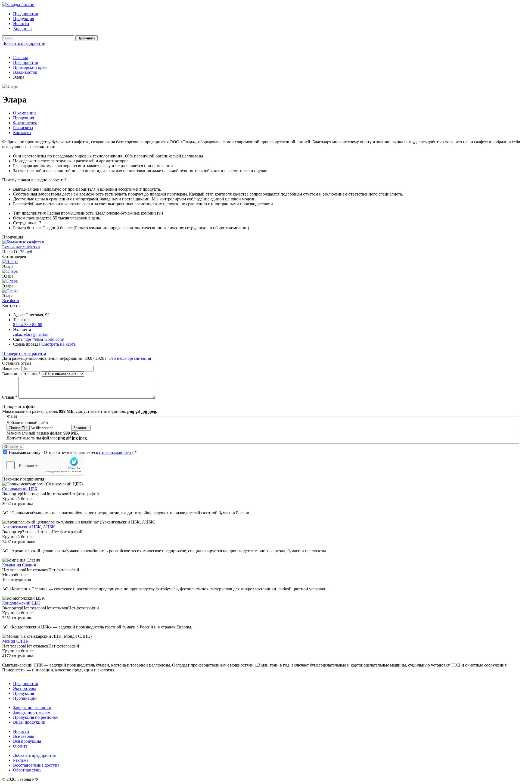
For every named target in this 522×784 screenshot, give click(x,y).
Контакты (22, 132)
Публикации (25, 698)
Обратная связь (27, 770)
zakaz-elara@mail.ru (30, 334)
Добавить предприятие (23, 43)
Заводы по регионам (32, 707)
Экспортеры (24, 688)
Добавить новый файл (27, 422)
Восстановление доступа (36, 765)
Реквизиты (23, 127)
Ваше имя (11, 368)
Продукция (23, 18)
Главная (20, 57)
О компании (24, 113)
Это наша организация (130, 358)
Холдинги (22, 28)
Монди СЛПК (15, 641)
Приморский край (30, 67)
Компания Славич (19, 565)
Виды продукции (29, 722)
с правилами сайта (116, 452)
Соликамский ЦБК (20, 488)
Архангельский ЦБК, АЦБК (28, 527)
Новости (21, 23)
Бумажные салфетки (21, 246)
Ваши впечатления (21, 373)
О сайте (20, 746)
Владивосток (25, 72)
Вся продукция (27, 741)
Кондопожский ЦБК (21, 603)
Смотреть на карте (58, 344)
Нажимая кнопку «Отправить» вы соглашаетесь (73, 452)
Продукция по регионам (35, 717)
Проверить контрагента (24, 353)
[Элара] (10, 261)
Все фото (10, 300)
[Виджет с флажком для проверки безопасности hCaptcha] (43, 465)
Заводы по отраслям (31, 712)
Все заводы (23, 736)
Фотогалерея (25, 122)
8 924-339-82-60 (27, 324)
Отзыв (9, 397)
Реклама (20, 760)
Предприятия (25, 13)
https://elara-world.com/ (43, 339)
